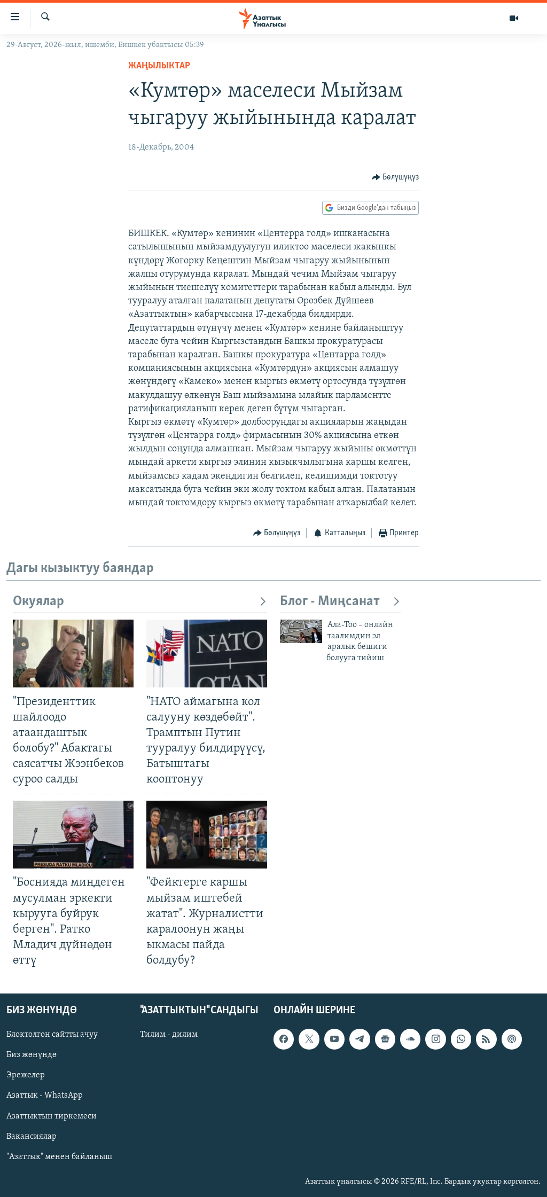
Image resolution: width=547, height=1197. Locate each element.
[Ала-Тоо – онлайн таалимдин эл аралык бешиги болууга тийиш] (301, 631)
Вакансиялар (31, 1136)
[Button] (395, 177)
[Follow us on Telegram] (359, 1039)
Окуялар (38, 601)
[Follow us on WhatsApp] (461, 1039)
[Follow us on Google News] (385, 1039)
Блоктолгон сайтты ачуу (52, 1035)
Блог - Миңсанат (330, 601)
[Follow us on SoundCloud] (410, 1039)
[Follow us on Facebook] (284, 1039)
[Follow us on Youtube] (334, 1039)
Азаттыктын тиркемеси (51, 1116)
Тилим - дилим (169, 1035)
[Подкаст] (512, 1039)
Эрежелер (25, 1075)
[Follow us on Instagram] (435, 1039)
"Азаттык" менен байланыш (59, 1157)
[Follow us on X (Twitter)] (309, 1039)
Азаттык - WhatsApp (44, 1096)
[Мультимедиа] (514, 18)
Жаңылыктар (159, 66)
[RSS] (486, 1039)
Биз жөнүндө (31, 1055)
